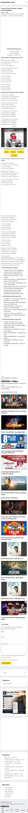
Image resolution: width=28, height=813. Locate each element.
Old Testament (8, 789)
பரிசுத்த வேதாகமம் (9, 793)
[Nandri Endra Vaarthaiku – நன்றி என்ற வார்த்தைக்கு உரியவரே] (14, 483)
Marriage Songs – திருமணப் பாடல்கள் (14, 774)
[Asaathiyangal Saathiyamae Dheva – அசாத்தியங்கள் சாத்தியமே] (14, 462)
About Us (12, 810)
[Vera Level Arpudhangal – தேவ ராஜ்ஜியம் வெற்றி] (14, 422)
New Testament (9, 791)
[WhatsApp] (7, 381)
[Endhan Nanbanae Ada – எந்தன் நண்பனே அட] (14, 549)
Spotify (13, 152)
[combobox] (12, 672)
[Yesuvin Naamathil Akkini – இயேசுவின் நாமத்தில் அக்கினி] (14, 608)
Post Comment (6, 663)
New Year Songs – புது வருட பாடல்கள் (14, 775)
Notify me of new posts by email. (10, 660)
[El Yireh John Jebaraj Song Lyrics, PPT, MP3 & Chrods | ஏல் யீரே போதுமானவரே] (14, 507)
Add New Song (2, 810)
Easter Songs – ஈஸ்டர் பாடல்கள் (12, 761)
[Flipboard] (16, 381)
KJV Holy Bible (9, 787)
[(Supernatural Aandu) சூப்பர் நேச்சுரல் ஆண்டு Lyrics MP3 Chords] (14, 528)
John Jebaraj (5, 378)
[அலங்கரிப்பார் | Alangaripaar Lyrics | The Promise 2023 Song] (14, 401)
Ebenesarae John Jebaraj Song (9, 497)
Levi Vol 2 (15, 53)
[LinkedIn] (14, 381)
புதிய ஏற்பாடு (8, 796)
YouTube (14, 155)
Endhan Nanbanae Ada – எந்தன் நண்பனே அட (12, 558)
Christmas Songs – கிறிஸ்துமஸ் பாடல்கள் (15, 759)
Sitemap (23, 810)
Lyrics (10, 15)
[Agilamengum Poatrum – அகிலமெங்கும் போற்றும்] (14, 589)
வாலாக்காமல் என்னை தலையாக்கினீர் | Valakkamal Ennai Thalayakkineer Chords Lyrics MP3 (14, 314)
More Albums (8, 777)
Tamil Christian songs (6, 258)
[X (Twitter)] (4, 381)
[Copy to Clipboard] (10, 381)
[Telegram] (12, 381)
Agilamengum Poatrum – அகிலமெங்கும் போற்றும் (13, 598)
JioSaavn (20, 152)
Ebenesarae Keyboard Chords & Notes (14, 293)
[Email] (9, 381)
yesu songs (20, 259)
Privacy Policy (17, 810)
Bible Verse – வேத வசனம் (11, 757)
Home (7, 810)
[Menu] (26, 2)
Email (3, 637)
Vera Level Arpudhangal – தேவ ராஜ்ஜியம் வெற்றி (13, 432)
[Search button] (24, 672)
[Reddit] (17, 381)
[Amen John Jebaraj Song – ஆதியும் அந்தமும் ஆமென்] (14, 568)
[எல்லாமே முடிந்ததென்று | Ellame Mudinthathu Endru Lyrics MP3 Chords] (14, 441)
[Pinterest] (5, 381)
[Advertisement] (14, 33)
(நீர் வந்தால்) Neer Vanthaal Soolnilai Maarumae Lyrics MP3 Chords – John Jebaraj (13, 275)
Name (3, 631)
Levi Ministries (13, 378)
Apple (6, 152)
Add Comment (5, 643)
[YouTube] (8, 806)
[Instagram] (5, 806)
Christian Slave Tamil (7, 2)
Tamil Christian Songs (17, 15)
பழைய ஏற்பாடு (8, 795)
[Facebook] (2, 381)
